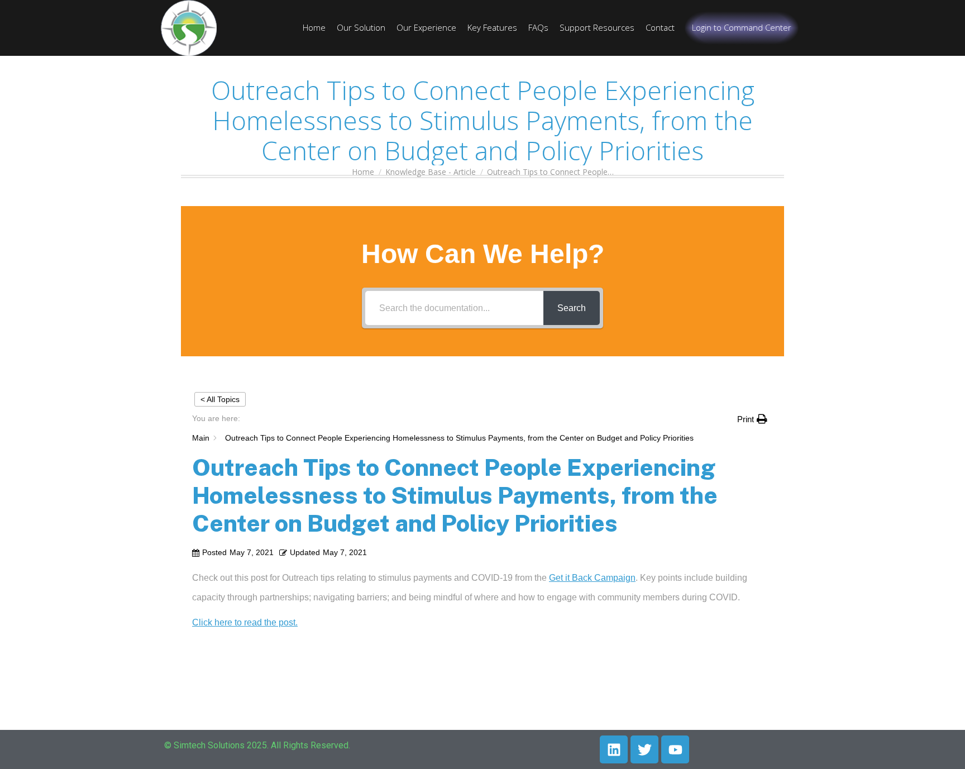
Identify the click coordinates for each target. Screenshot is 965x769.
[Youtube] (675, 749)
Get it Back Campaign (592, 577)
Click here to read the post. (245, 622)
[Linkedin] (614, 749)
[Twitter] (644, 749)
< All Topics (220, 399)
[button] (752, 419)
